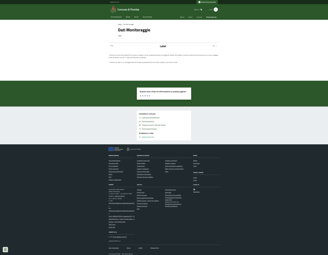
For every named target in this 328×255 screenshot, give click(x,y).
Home (119, 24)
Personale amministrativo (116, 172)
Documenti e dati (113, 163)
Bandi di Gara (140, 192)
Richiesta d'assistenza (171, 206)
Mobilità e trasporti (170, 163)
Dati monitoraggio (114, 248)
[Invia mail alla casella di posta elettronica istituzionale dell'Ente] (122, 204)
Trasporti (139, 190)
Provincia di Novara (142, 203)
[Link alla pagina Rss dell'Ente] (194, 189)
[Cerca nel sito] (215, 9)
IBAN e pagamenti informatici (145, 198)
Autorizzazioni (141, 166)
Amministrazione (116, 17)
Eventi (195, 180)
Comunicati (196, 163)
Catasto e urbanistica (143, 169)
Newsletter (196, 192)
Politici (110, 174)
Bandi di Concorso (142, 195)
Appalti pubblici (141, 163)
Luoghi (195, 178)
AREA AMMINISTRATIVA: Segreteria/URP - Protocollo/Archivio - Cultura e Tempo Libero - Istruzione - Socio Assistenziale (122, 219)
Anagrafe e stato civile (143, 161)
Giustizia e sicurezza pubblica (145, 177)
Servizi (136, 17)
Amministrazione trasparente (173, 198)
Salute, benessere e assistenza (173, 166)
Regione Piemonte (114, 2)
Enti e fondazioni (113, 166)
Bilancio (182, 17)
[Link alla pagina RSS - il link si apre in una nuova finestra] (201, 9)
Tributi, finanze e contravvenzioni (174, 169)
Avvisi (195, 166)
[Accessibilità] (5, 249)
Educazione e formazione (144, 174)
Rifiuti (166, 172)
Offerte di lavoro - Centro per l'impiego (148, 201)
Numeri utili (112, 227)
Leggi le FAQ (168, 200)
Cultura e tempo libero (143, 172)
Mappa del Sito (154, 248)
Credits (140, 248)
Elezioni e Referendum (115, 180)
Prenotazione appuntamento (173, 204)
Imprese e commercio (171, 161)
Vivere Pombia (147, 17)
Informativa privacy (170, 190)
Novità (128, 17)
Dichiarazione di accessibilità (173, 195)
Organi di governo (114, 169)
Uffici (110, 177)
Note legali (168, 192)
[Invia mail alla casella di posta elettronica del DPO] (120, 237)
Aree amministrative (114, 161)
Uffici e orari (112, 224)
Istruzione (199, 17)
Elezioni (190, 17)
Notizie (195, 161)
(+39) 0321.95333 (119, 196)
